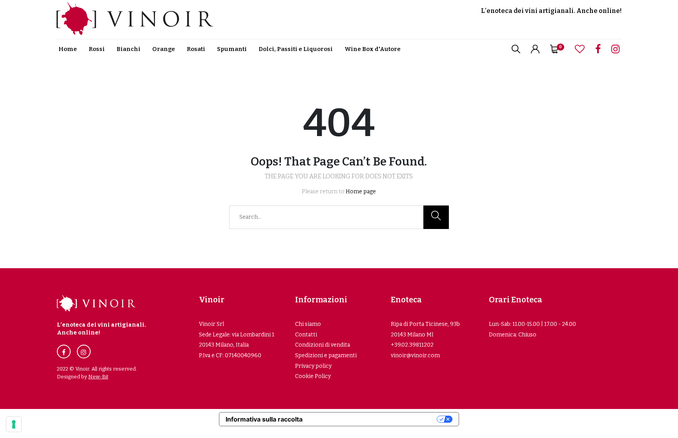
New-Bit (98, 377)
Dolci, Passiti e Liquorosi (296, 49)
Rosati (196, 49)
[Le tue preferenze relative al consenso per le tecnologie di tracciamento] (13, 424)
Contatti (306, 334)
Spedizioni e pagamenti (326, 355)
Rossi (97, 49)
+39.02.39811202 (412, 345)
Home (67, 49)
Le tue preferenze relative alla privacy (373, 419)
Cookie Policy (313, 376)
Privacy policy (313, 366)
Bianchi (128, 49)
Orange (163, 49)
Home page (361, 191)
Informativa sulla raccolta (264, 419)
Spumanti (232, 49)
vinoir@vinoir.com (415, 355)
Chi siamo (308, 324)
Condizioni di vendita (322, 345)
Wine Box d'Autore (372, 49)
